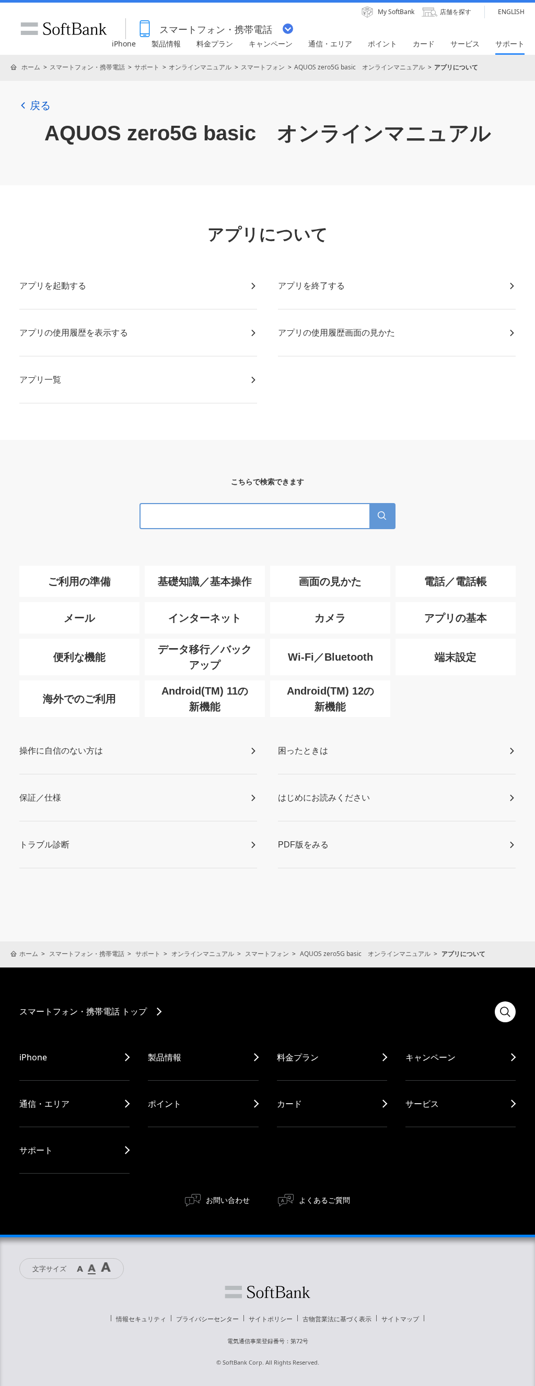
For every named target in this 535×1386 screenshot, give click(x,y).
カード (289, 1103)
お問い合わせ (228, 1200)
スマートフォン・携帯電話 (87, 67)
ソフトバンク (267, 1292)
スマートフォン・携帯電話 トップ (83, 1011)
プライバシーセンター (207, 1319)
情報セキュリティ (141, 1319)
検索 (505, 1011)
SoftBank (63, 29)
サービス (422, 1103)
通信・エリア (44, 1103)
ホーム (30, 67)
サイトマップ (400, 1319)
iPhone (33, 1057)
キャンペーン (430, 1057)
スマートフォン (263, 67)
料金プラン (298, 1057)
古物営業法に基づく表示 (337, 1319)
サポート (146, 67)
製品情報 (164, 1057)
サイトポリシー (271, 1319)
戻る (40, 105)
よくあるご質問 (324, 1200)
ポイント (164, 1103)
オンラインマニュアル (200, 67)
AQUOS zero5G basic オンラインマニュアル (359, 67)
